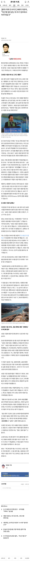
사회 (21, 558)
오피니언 (3, 558)
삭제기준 (27, 484)
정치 (9, 558)
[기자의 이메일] (7, 468)
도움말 (22, 484)
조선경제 (27, 558)
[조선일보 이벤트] (15, 474)
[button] (2, 2)
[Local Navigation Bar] (2, 2)
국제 (15, 558)
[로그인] (28, 2)
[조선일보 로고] (15, 2)
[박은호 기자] (3, 466)
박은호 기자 (3, 38)
